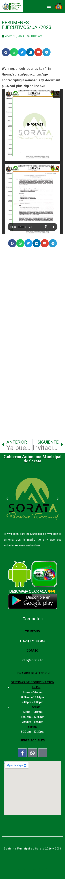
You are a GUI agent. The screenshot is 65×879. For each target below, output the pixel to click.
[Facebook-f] (22, 752)
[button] (6, 52)
